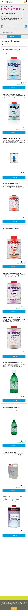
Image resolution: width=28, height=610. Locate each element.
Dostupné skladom (8, 32)
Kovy (5, 6)
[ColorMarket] (11, 2)
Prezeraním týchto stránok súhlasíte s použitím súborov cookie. (14, 604)
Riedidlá (11, 6)
